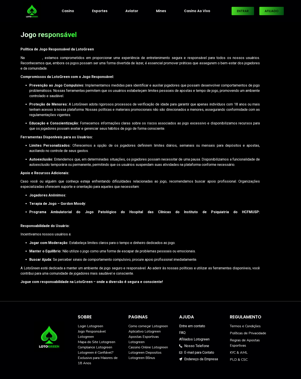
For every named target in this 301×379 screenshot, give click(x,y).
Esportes (100, 11)
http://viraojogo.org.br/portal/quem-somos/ (62, 217)
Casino (68, 11)
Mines (161, 11)
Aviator (131, 11)
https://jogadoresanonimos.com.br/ (94, 195)
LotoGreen (34, 58)
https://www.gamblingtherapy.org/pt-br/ (117, 204)
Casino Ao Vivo (197, 11)
